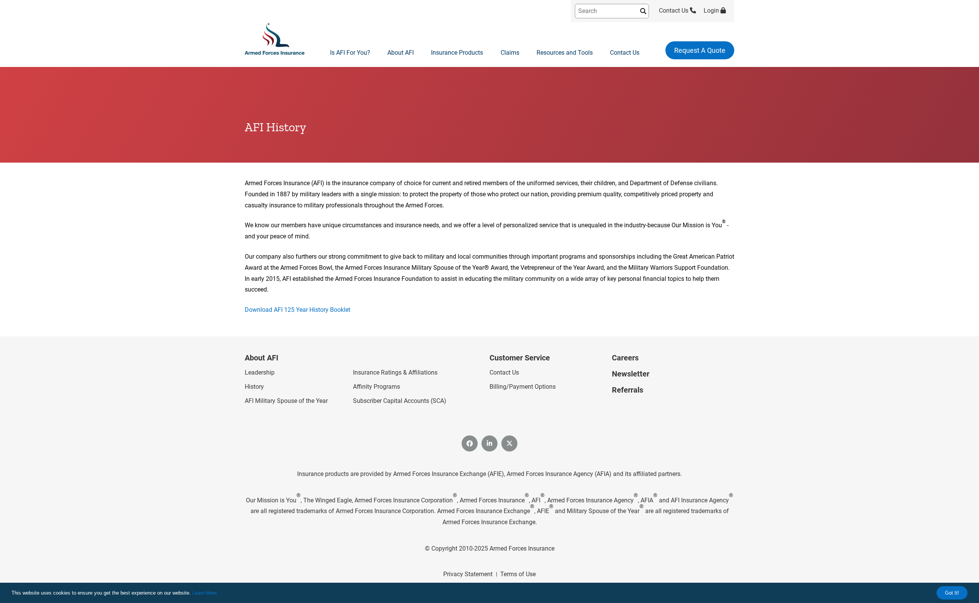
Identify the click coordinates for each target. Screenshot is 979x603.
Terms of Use (518, 574)
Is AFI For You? (350, 52)
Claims (510, 52)
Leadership (260, 372)
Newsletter (630, 373)
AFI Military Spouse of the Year (286, 400)
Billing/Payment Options (523, 386)
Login (712, 10)
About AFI (400, 52)
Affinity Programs (376, 386)
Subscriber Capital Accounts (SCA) (399, 400)
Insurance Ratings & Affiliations (395, 372)
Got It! (952, 593)
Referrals (627, 389)
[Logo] (274, 39)
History (254, 386)
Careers (625, 357)
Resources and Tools (565, 52)
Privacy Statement (468, 574)
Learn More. (205, 593)
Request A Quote (699, 50)
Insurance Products (457, 52)
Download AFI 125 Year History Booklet (297, 309)
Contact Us (674, 10)
